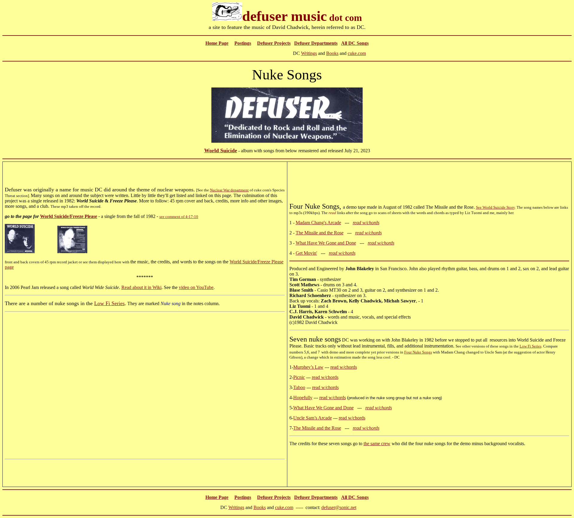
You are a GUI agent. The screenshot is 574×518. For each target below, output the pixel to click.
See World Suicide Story (495, 207)
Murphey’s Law (308, 367)
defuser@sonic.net (338, 507)
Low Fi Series (109, 303)
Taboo (299, 387)
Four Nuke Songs (418, 352)
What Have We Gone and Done (326, 242)
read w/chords (366, 222)
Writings (309, 53)
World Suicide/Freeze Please (68, 216)
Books (332, 53)
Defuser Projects (274, 43)
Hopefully (302, 397)
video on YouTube (196, 287)
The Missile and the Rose (320, 232)
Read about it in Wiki (141, 287)
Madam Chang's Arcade (318, 222)
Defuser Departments (316, 43)
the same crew (377, 443)
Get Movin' (306, 253)
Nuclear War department (229, 190)
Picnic (299, 377)
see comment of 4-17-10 (178, 216)
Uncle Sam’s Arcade (312, 417)
